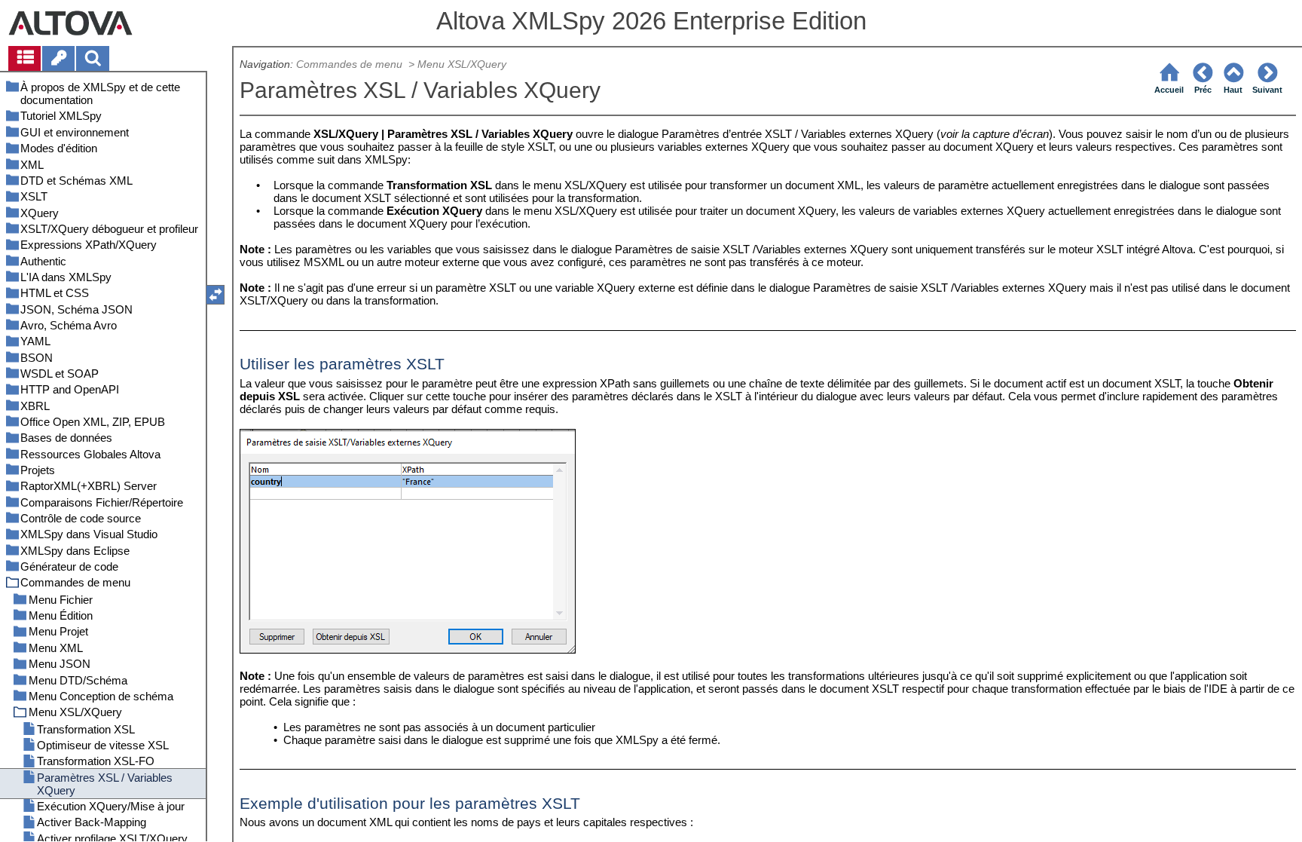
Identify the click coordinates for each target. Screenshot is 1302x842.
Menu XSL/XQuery (463, 64)
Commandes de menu (350, 64)
